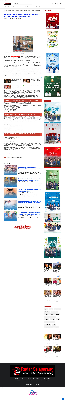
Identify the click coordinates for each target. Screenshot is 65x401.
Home (6, 6)
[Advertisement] (23, 28)
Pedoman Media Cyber (31, 378)
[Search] (31, 4)
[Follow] (63, 399)
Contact (23, 378)
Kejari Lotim (13, 157)
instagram (42, 380)
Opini (58, 319)
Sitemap (56, 3)
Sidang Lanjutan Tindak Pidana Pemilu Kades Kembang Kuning (23, 114)
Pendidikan (47, 311)
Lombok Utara (47, 324)
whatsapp (29, 380)
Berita (27, 170)
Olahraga (46, 319)
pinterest (35, 380)
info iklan (38, 378)
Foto (40, 6)
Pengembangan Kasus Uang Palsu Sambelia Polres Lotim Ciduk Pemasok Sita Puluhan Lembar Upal (29, 201)
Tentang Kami (17, 378)
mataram (52, 319)
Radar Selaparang (36, 384)
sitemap (43, 378)
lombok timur (9, 10)
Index (60, 3)
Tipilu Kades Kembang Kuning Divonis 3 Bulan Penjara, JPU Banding (24, 100)
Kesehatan (47, 316)
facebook (18, 380)
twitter (23, 380)
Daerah (26, 6)
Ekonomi (22, 6)
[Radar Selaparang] (7, 4)
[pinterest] (57, 7)
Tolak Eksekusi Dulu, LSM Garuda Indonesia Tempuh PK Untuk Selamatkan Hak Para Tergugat (29, 213)
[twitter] (54, 7)
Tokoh (54, 324)
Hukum (14, 6)
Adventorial (32, 6)
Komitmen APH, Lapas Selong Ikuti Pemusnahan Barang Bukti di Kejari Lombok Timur (29, 168)
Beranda (5, 10)
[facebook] (52, 7)
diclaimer (48, 378)
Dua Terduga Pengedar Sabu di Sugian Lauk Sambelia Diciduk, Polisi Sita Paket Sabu (29, 179)
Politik (18, 6)
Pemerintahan (54, 311)
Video (37, 6)
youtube (47, 380)
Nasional (10, 6)
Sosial (46, 309)
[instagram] (59, 7)
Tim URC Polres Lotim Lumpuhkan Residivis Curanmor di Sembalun (29, 190)
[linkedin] (12, 160)
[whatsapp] (8, 160)
